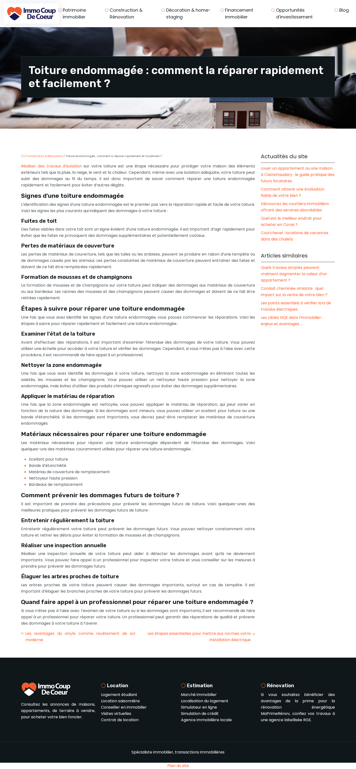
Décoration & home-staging (188, 13)
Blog (344, 10)
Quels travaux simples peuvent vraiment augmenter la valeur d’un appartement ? (294, 274)
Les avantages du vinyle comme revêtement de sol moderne (80, 637)
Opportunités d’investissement (294, 13)
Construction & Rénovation (126, 13)
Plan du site (178, 766)
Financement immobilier (239, 13)
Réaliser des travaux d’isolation (51, 166)
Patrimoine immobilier (74, 13)
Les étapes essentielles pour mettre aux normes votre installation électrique (199, 637)
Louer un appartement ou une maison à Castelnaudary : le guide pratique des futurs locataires (297, 174)
